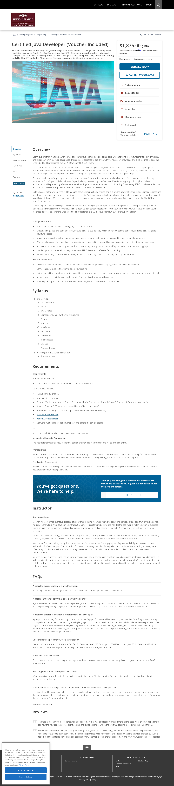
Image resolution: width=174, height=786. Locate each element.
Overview (17, 149)
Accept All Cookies (26, 770)
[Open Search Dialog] (158, 4)
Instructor (17, 166)
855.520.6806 (18, 196)
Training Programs (26, 35)
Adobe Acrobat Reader (47, 418)
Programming (41, 35)
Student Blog (143, 761)
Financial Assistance (123, 763)
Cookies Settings (26, 777)
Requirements (19, 160)
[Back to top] (87, 757)
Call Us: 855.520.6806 (150, 34)
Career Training (71, 761)
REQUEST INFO (150, 133)
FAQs (15, 171)
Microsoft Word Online (47, 414)
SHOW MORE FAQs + (42, 704)
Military (118, 761)
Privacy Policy (91, 779)
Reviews (16, 177)
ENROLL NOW (139, 66)
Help (117, 766)
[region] (26, 763)
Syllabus (17, 154)
